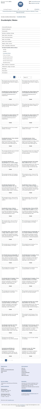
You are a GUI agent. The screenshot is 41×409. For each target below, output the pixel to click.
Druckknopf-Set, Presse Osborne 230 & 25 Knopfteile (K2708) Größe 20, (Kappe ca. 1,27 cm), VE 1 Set (10, 92)
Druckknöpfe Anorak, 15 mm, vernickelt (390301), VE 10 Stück (29, 139)
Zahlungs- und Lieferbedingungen (7, 369)
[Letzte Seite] (20, 77)
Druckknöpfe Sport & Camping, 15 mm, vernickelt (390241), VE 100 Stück (10, 302)
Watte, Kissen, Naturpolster (7, 35)
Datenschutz (24, 371)
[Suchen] (18, 9)
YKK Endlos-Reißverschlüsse (7, 58)
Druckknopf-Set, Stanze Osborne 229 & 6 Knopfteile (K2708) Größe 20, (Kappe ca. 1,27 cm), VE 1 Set (10, 115)
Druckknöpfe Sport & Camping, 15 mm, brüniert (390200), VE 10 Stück (30, 255)
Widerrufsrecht (4, 371)
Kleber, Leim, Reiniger (6, 39)
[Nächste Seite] (18, 77)
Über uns (23, 368)
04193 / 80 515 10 (5, 386)
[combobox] (10, 9)
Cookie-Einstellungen (26, 372)
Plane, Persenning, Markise (7, 37)
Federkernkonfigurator (6, 29)
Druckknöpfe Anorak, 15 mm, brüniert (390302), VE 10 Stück (10, 139)
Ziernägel (4, 49)
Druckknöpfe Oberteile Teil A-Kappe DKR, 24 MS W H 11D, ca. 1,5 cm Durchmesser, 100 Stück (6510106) (30, 162)
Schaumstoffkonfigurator (7, 27)
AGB (2, 372)
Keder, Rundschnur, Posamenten (8, 64)
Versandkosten (22, 404)
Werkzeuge (4, 68)
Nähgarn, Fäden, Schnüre (7, 43)
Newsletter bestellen (26, 390)
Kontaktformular (11, 400)
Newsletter (24, 369)
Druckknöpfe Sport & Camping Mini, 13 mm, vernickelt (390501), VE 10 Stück (10, 255)
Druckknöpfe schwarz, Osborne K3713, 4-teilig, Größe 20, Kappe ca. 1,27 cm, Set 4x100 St (30, 185)
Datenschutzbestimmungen (31, 393)
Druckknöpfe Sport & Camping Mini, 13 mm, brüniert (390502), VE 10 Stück (30, 232)
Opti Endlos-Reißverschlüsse (7, 60)
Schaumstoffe (4, 31)
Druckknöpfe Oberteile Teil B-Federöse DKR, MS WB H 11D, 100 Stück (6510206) (9, 185)
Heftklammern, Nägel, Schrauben (8, 66)
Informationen (4, 72)
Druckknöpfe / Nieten (7, 53)
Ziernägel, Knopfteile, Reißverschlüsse (9, 47)
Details (10, 99)
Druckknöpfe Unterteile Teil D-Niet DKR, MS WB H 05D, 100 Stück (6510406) (9, 325)
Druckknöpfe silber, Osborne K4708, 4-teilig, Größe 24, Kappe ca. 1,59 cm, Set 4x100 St (10, 232)
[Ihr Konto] (27, 9)
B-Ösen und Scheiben (6, 55)
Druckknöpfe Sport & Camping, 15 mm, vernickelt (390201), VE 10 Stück (30, 279)
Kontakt (2, 368)
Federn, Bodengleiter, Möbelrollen (8, 45)
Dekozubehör (4, 70)
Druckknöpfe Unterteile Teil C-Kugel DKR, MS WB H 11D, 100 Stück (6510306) (30, 302)
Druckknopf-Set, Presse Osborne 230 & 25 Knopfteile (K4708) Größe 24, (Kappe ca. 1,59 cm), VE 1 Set (30, 92)
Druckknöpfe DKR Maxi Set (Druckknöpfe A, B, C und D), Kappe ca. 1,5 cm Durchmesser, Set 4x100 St (10, 162)
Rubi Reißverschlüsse (6, 62)
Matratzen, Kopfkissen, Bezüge (8, 33)
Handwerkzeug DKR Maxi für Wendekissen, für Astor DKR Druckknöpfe (8, 349)
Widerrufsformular (25, 375)
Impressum (24, 373)
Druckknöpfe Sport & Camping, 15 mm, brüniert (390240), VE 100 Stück (10, 279)
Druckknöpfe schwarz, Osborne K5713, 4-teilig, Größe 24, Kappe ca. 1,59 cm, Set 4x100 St (10, 209)
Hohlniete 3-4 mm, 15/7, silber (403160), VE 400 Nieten (28, 349)
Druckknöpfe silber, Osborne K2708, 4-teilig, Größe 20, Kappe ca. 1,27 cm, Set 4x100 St (30, 209)
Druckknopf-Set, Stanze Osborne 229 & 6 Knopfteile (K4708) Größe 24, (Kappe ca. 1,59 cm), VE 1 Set (30, 115)
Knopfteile (4, 51)
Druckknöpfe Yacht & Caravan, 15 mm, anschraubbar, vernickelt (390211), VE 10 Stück (30, 325)
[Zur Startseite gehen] (20, 4)
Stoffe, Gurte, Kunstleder (7, 41)
